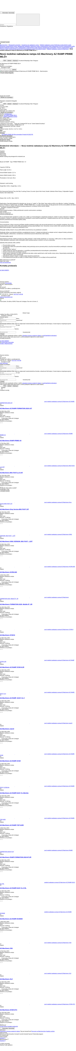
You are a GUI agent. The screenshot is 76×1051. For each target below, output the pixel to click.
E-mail (18, 325)
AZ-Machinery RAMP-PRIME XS (10, 440)
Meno (17, 318)
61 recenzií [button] (3, 287)
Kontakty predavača (12, 1026)
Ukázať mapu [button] (26, 313)
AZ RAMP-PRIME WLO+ (10, 115)
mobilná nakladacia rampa (10, 116)
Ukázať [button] (11, 294)
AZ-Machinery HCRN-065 (8, 572)
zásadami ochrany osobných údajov (31, 335)
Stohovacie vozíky (35, 46)
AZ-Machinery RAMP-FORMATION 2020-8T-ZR (15, 857)
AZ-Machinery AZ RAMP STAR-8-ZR (12, 667)
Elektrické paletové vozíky (11, 47)
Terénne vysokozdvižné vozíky (65, 47)
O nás (1, 1026)
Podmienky (3, 1031)
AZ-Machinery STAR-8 (7, 635)
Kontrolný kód (26, 332)
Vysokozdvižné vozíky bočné (16, 49)
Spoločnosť (19, 320)
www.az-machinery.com (6, 297)
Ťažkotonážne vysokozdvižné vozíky (28, 47)
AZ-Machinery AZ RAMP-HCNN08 (11, 919)
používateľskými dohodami (49, 335)
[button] (38, 34)
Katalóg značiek (50, 1031)
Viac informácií (4, 363)
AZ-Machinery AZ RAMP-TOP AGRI (12, 825)
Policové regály (4, 49)
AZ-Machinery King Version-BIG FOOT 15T (14, 509)
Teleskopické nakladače (23, 46)
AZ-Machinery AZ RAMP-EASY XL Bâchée (14, 793)
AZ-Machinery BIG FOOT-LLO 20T (11, 472)
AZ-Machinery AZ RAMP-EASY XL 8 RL (13, 888)
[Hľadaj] (28, 20)
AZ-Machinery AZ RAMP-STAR (10, 761)
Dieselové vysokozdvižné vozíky (8, 46)
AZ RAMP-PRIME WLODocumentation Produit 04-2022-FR (17, 134)
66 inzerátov (8, 283)
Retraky (2, 47)
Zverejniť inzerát (5, 491)
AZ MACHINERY (4, 270)
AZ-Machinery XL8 (6, 979)
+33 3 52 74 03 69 (18, 294)
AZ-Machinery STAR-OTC (8, 1010)
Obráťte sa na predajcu (7, 97)
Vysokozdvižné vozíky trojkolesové (49, 46)
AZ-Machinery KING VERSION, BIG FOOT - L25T (16, 541)
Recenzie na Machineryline (38, 1031)
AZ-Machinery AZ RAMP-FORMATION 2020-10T (16, 408)
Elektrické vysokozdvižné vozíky (62, 45)
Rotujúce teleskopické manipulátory (47, 47)
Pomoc (5, 1026)
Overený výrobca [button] (4, 281)
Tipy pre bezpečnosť (5, 262)
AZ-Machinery (8, 114)
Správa (17, 329)
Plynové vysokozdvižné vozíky (67, 46)
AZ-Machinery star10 (7, 729)
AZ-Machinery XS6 (6, 948)
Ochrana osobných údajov (13, 1031)
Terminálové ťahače (40, 49)
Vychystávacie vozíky (29, 49)
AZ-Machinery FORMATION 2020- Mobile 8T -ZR (16, 604)
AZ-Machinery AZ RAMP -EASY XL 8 (12, 698)
